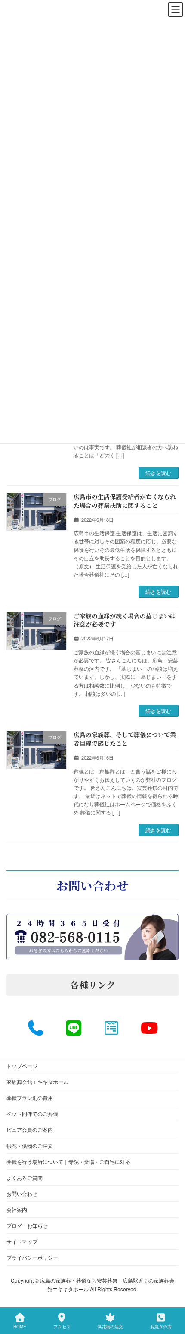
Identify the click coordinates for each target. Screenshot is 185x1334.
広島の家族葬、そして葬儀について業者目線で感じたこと (125, 739)
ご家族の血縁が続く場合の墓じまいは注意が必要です (125, 620)
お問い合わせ (21, 1193)
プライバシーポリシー (32, 1257)
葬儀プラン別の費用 (29, 1097)
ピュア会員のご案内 (29, 1129)
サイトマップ (21, 1241)
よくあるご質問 (24, 1177)
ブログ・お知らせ (27, 1225)
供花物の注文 (110, 1327)
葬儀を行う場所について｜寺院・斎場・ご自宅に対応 (68, 1161)
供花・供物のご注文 (29, 1145)
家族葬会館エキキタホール (37, 1081)
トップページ (21, 1065)
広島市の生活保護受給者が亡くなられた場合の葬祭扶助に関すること (125, 501)
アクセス (62, 1327)
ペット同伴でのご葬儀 (32, 1113)
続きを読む (158, 472)
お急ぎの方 (161, 1327)
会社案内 (16, 1209)
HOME (19, 1327)
